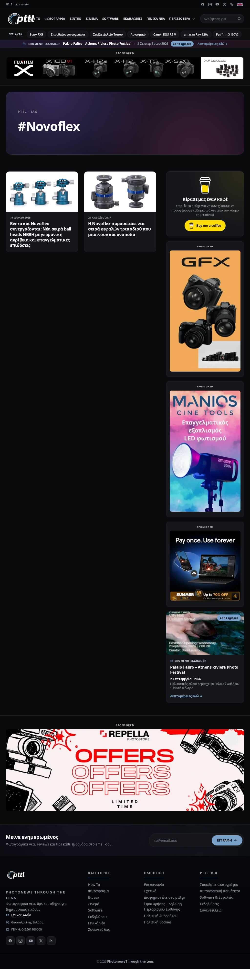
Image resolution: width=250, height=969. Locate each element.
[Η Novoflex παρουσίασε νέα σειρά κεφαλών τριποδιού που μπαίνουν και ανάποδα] (120, 192)
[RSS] (232, 4)
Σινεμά (92, 19)
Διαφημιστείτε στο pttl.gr (164, 897)
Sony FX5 (36, 34)
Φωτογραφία (55, 19)
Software (110, 19)
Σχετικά (150, 891)
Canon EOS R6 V (164, 34)
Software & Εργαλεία (216, 897)
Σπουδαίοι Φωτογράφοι (219, 884)
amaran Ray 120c (196, 34)
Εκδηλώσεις (132, 19)
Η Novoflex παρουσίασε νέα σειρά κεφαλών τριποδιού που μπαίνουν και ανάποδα (119, 229)
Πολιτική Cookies (158, 922)
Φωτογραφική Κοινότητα (220, 891)
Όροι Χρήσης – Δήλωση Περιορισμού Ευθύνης (163, 906)
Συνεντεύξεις (99, 929)
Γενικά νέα (155, 19)
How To (34, 19)
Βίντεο (75, 19)
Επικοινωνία (21, 915)
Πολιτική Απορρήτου (161, 915)
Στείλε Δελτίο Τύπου (108, 34)
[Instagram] (210, 4)
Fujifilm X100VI (227, 34)
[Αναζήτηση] (239, 18)
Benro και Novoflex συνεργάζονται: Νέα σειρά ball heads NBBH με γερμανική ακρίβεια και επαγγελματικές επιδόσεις (40, 234)
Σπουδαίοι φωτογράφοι (68, 34)
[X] (224, 4)
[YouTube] (217, 4)
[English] (240, 4)
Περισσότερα (179, 19)
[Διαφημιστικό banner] (125, 68)
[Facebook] (202, 4)
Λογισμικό (138, 34)
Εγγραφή (224, 840)
